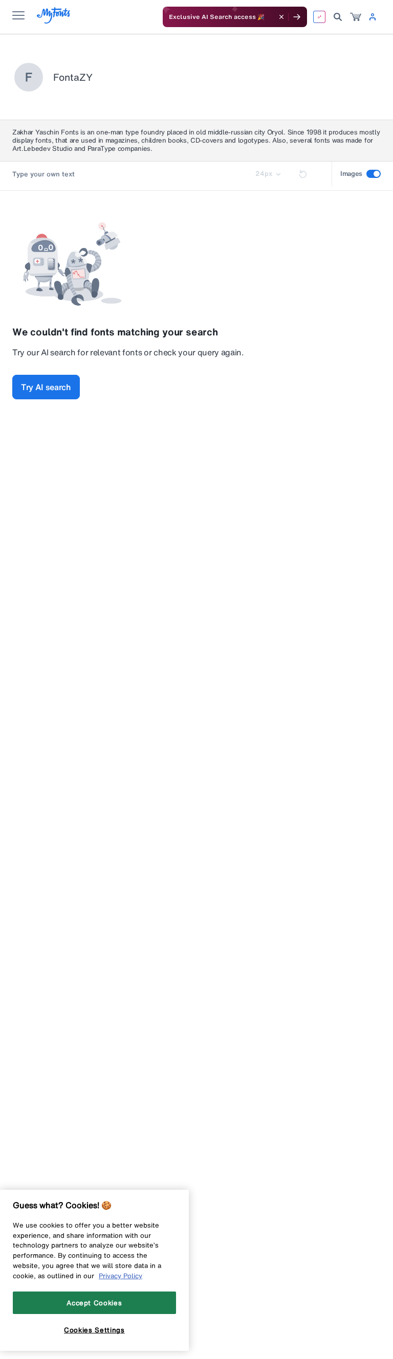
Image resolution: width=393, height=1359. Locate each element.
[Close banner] (281, 17)
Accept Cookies (94, 1303)
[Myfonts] (54, 20)
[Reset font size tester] (303, 174)
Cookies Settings (94, 1330)
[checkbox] (373, 174)
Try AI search (46, 387)
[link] (355, 17)
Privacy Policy (120, 1276)
